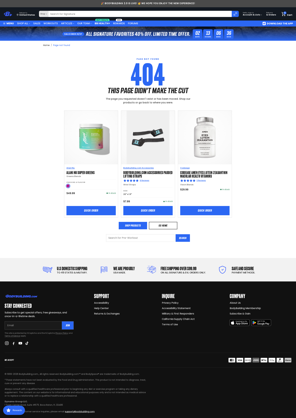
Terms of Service (12, 336)
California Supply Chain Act (178, 319)
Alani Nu (70, 168)
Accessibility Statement (176, 308)
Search (183, 238)
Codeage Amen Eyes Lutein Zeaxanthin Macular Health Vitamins (203, 174)
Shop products (133, 225)
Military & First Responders (178, 313)
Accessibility (101, 303)
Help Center (101, 308)
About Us (235, 303)
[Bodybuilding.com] (7, 14)
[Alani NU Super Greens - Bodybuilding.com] (91, 137)
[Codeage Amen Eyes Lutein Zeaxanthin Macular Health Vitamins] (205, 137)
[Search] (235, 14)
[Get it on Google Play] (261, 322)
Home (46, 45)
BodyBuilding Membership (245, 308)
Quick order (91, 210)
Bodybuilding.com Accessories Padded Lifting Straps (148, 174)
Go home (163, 225)
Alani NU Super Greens (80, 172)
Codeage (185, 168)
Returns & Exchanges (107, 313)
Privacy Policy (62, 333)
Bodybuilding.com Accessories (138, 168)
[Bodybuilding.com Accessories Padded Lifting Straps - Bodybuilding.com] (148, 137)
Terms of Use (170, 324)
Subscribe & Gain (240, 313)
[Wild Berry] (68, 186)
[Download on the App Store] (239, 322)
